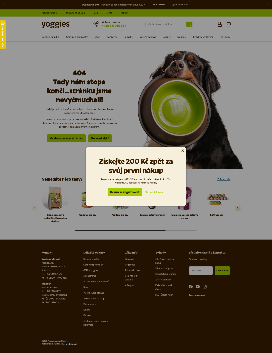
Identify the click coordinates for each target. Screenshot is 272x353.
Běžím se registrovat (125, 192)
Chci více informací (154, 192)
